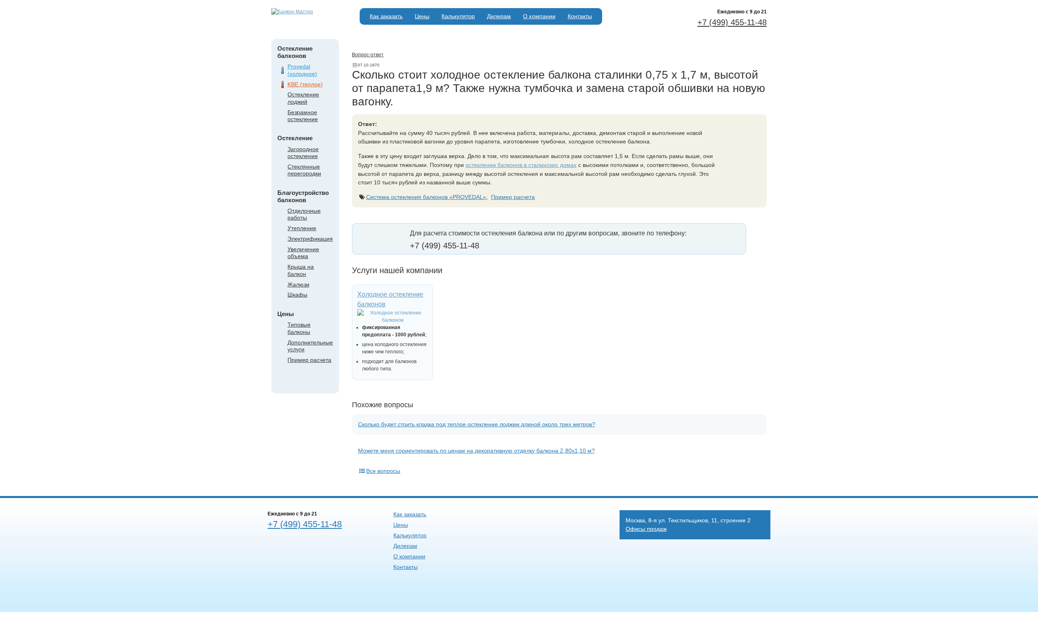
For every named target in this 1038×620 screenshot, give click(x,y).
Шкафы (297, 294)
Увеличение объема (303, 252)
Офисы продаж (646, 529)
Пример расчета (309, 360)
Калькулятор (458, 16)
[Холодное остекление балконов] (392, 316)
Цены (422, 16)
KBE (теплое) (305, 84)
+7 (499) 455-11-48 (732, 22)
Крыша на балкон (300, 270)
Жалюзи (298, 284)
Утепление (301, 228)
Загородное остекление (303, 152)
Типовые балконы (299, 328)
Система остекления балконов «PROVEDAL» (426, 197)
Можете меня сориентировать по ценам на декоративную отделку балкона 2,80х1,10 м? (476, 450)
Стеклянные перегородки (304, 170)
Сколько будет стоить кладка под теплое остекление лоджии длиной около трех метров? (476, 424)
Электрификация (310, 238)
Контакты (580, 16)
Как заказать (386, 16)
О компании (539, 16)
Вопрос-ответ (368, 55)
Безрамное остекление (302, 115)
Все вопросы (383, 471)
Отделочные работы (304, 214)
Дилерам (499, 16)
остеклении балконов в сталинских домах (521, 165)
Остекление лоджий (303, 98)
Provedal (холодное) (302, 70)
